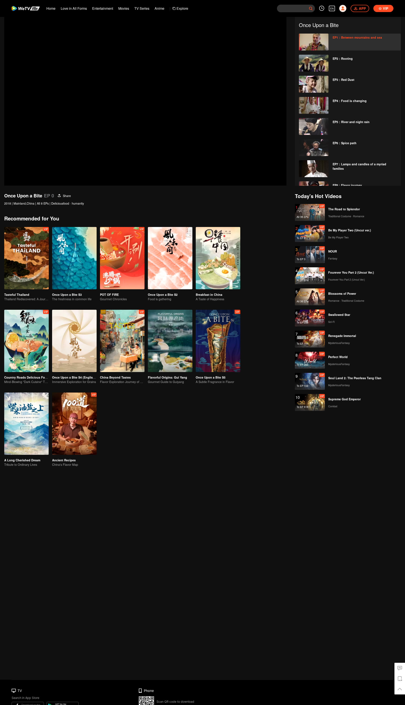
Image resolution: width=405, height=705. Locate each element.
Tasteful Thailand (16, 294)
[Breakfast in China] (218, 258)
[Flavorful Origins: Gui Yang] (170, 341)
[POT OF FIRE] (122, 258)
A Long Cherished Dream (22, 460)
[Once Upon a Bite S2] (170, 258)
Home (50, 8)
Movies (123, 8)
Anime (159, 8)
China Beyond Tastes (115, 377)
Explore (182, 8)
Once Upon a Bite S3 (67, 294)
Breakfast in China (209, 294)
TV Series (141, 8)
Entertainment (102, 8)
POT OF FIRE (109, 294)
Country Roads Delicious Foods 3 (28, 377)
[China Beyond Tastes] (122, 341)
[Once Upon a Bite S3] (74, 258)
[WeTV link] (26, 8)
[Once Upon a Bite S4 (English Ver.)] (74, 341)
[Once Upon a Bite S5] (218, 341)
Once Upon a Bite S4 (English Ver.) (77, 377)
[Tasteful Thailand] (26, 258)
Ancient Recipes (64, 460)
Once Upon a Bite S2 (163, 294)
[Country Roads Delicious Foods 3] (26, 341)
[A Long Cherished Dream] (26, 424)
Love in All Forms (74, 8)
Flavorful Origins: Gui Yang (167, 377)
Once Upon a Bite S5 (210, 377)
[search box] (310, 8)
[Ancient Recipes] (74, 424)
